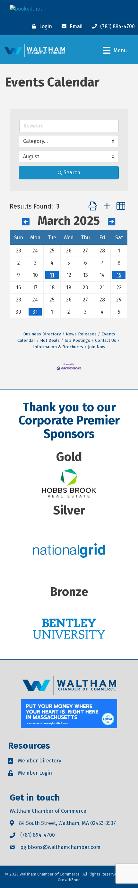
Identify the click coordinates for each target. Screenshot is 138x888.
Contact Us (105, 340)
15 (118, 275)
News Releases (81, 334)
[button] (92, 206)
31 (35, 312)
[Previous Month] (26, 222)
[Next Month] (111, 222)
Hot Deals (50, 340)
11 (52, 275)
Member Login (35, 773)
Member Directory (39, 761)
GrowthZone (69, 879)
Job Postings (77, 340)
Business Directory (42, 334)
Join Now (96, 346)
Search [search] (72, 172)
